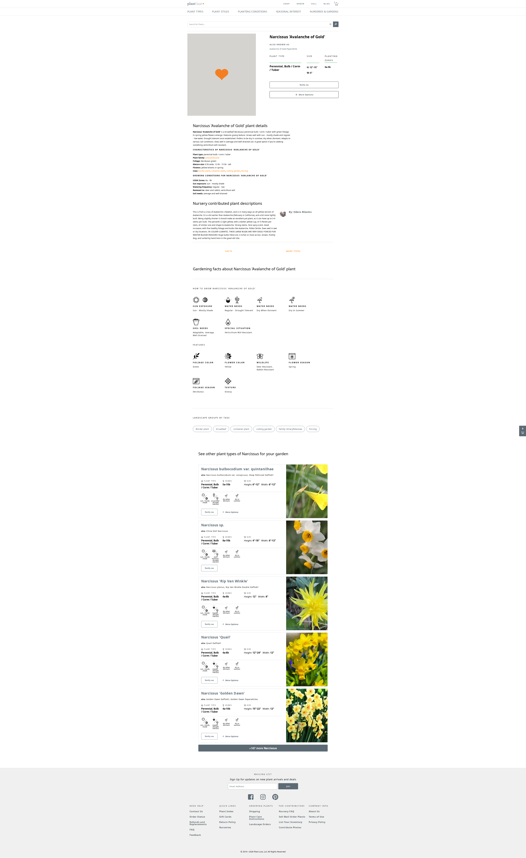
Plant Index (226, 811)
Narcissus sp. (212, 525)
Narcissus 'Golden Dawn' (223, 693)
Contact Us (196, 811)
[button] (330, 24)
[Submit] (335, 24)
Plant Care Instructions (256, 817)
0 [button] (336, 3)
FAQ (192, 829)
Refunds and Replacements (198, 823)
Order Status (197, 816)
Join (288, 786)
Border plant (202, 429)
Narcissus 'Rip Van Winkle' (224, 581)
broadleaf (221, 429)
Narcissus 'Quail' (216, 637)
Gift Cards (225, 816)
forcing (244, 171)
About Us (314, 811)
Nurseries (225, 827)
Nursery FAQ (286, 811)
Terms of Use (316, 816)
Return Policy (227, 822)
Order (301, 4)
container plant (218, 171)
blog (327, 4)
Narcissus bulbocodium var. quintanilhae (237, 469)
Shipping (254, 811)
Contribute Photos (290, 827)
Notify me (304, 85)
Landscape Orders (260, 824)
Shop (287, 4)
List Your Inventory (290, 822)
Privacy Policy (317, 822)
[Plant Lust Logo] (195, 4)
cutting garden (233, 171)
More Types (293, 251)
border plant (204, 171)
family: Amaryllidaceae (290, 429)
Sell (314, 4)
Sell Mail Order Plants (292, 816)
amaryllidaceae (212, 157)
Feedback (195, 834)
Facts (228, 251)
